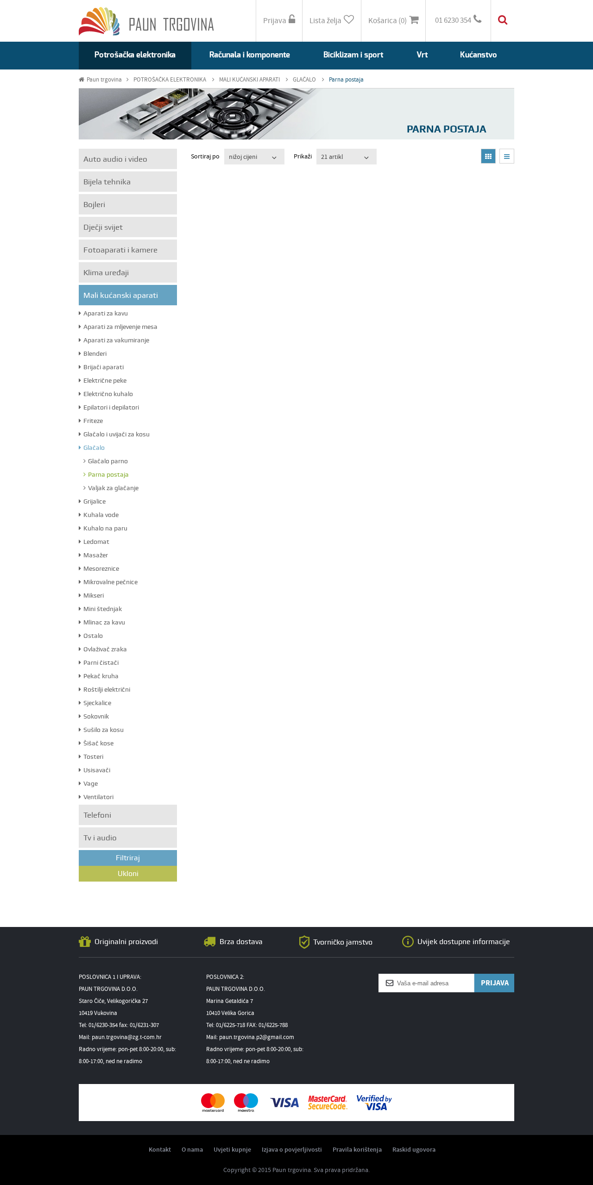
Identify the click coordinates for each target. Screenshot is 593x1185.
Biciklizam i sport (353, 55)
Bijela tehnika (107, 181)
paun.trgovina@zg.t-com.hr (127, 1037)
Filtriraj (128, 857)
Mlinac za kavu (104, 622)
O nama (192, 1150)
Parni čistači (101, 662)
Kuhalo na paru (105, 528)
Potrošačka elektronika (135, 55)
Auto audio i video (115, 159)
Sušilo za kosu (103, 729)
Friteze (93, 420)
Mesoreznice (101, 568)
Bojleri (94, 204)
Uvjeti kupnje (232, 1150)
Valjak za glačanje (113, 488)
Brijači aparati (103, 367)
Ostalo (93, 635)
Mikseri (93, 595)
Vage (90, 783)
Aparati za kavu (105, 313)
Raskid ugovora (413, 1150)
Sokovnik (96, 716)
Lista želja (325, 21)
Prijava (274, 21)
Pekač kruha (101, 676)
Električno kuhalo (108, 393)
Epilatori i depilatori (111, 407)
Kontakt (160, 1150)
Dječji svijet (103, 227)
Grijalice (94, 501)
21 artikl (332, 157)
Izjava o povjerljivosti (292, 1150)
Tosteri (93, 756)
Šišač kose (98, 743)
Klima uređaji (106, 272)
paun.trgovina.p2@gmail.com (256, 1037)
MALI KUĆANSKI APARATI (250, 80)
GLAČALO (305, 80)
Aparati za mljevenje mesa (120, 326)
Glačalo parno (108, 461)
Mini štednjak (102, 608)
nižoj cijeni (243, 157)
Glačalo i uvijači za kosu (116, 434)
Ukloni (128, 873)
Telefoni (97, 814)
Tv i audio (100, 837)
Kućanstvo (478, 55)
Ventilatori (98, 797)
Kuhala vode (101, 514)
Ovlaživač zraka (105, 649)
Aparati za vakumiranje (116, 340)
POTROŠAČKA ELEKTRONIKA (170, 80)
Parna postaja (346, 80)
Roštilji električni (106, 689)
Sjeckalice (97, 702)
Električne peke (104, 380)
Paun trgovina (104, 80)
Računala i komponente (249, 55)
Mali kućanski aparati (120, 295)
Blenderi (95, 353)
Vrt (422, 55)
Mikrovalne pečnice (110, 582)
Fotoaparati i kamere (120, 249)
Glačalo (94, 447)
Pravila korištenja (357, 1150)
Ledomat (96, 541)
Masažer (95, 555)
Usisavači (96, 770)
